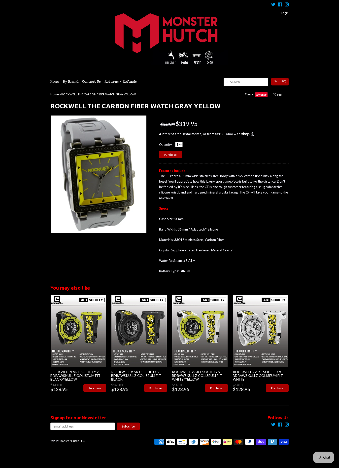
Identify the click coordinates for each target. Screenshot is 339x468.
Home (54, 82)
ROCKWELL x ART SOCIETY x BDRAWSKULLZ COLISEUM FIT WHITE (258, 376)
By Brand (70, 82)
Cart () (280, 81)
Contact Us (91, 82)
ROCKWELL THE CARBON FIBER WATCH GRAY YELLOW (98, 94)
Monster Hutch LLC (72, 440)
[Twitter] (273, 5)
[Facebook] (280, 5)
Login (285, 13)
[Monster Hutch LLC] (169, 39)
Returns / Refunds (120, 82)
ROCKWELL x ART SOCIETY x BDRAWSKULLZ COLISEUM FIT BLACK (136, 376)
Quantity (165, 145)
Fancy (249, 94)
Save (263, 94)
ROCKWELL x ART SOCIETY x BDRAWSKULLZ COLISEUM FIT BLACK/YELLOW (75, 376)
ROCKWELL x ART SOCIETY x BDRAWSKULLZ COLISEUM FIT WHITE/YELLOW (197, 376)
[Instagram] (287, 5)
